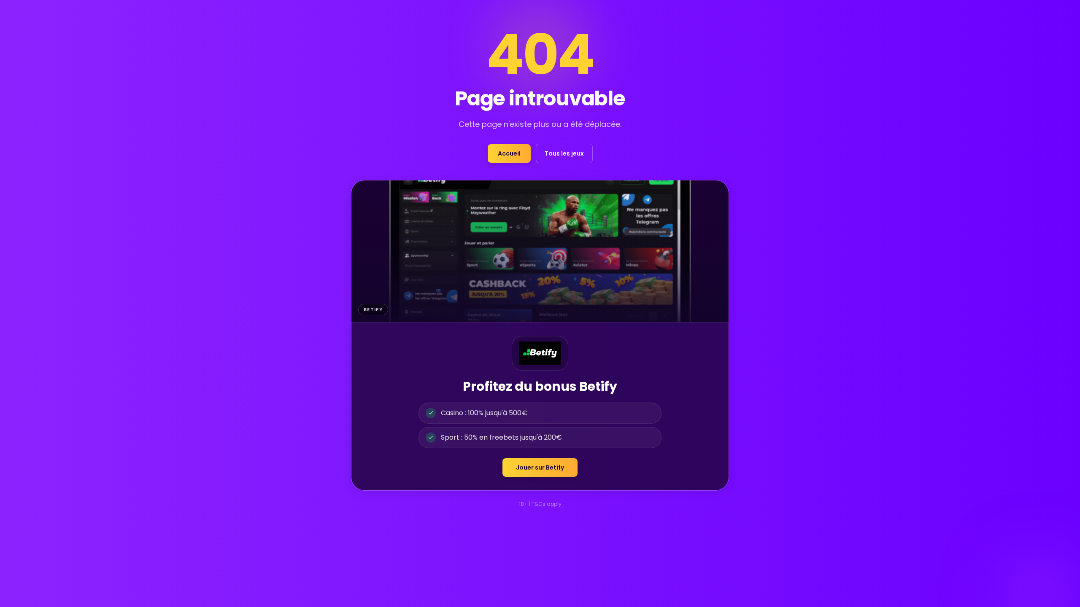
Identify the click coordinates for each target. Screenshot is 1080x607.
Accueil (509, 153)
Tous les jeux (564, 153)
